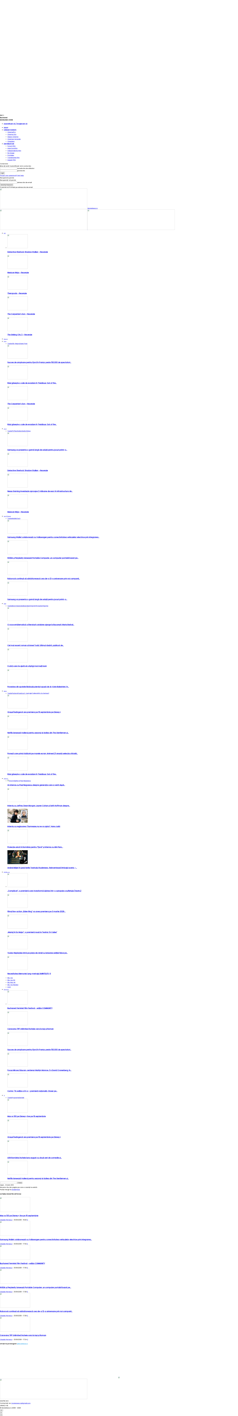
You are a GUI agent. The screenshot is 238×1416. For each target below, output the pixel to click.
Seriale (21, 1098)
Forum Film (11, 146)
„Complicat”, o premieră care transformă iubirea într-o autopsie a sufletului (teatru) (44, 891)
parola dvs (21, 171)
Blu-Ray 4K (11, 982)
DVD (9, 987)
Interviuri (6, 778)
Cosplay (40, 606)
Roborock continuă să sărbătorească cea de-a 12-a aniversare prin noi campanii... (36, 1311)
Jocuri (5, 429)
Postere (15, 693)
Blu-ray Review (12, 985)
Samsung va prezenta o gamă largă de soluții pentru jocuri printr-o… (37, 450)
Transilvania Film (13, 158)
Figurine (45, 606)
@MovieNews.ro (22, 1344)
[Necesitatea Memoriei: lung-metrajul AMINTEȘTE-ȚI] (17, 969)
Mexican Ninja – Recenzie (18, 272)
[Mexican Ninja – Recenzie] (17, 268)
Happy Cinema (12, 137)
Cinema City (11, 134)
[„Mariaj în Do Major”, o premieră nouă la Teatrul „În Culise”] (17, 928)
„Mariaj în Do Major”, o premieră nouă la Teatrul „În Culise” (32, 932)
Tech (18, 518)
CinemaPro (11, 132)
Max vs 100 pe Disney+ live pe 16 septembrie (26, 1116)
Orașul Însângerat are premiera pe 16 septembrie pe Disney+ (34, 712)
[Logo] (44, 229)
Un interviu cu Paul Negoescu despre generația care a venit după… (36, 785)
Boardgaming (28, 606)
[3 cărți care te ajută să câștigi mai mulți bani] (17, 662)
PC (13, 431)
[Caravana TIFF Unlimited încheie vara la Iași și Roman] (17, 1025)
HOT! (5, 233)
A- (1, 1415)
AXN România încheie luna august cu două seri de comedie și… (34, 1157)
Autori (6, 127)
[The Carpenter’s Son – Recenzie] (17, 310)
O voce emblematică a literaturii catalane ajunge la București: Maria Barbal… (40, 624)
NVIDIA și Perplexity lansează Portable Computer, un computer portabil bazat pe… (42, 558)
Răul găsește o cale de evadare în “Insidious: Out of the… (32, 383)
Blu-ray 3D (11, 980)
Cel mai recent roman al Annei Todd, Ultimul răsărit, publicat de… (35, 645)
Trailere (34, 693)
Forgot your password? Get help (12, 175)
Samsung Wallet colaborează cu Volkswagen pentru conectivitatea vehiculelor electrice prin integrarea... (46, 1239)
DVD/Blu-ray (7, 872)
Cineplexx (11, 141)
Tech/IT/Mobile (7, 516)
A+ (1, 1410)
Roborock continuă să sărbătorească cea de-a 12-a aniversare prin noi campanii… (43, 578)
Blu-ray (10, 978)
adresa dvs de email (24, 182)
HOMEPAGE (16, 1190)
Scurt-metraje (26, 693)
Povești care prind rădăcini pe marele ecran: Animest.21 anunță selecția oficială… (42, 753)
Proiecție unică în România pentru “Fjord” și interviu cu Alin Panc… (35, 847)
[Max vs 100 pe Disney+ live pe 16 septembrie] (17, 1112)
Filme (5, 341)
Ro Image (10, 153)
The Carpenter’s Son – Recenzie (21, 314)
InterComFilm (12, 148)
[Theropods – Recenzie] (17, 289)
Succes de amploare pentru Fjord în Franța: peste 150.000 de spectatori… (39, 362)
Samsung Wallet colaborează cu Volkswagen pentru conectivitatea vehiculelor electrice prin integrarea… (53, 537)
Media (5, 691)
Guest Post (23, 344)
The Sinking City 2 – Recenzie (19, 334)
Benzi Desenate (17, 606)
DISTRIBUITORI (9, 144)
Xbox (29, 431)
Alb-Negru (15, 344)
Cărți (35, 606)
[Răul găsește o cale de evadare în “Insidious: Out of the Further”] (17, 379)
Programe (15, 1098)
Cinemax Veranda (14, 139)
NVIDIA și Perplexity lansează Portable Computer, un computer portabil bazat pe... (35, 1287)
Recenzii (6, 339)
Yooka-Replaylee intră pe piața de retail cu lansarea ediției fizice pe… (37, 953)
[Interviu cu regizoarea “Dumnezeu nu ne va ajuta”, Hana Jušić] (17, 822)
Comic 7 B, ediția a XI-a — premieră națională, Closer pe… (32, 1091)
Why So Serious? (43, 693)
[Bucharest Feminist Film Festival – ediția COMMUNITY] (17, 1004)
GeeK (5, 603)
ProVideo (10, 155)
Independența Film (14, 151)
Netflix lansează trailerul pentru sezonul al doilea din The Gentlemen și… (38, 733)
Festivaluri (6, 989)
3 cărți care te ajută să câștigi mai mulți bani (27, 666)
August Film (11, 160)
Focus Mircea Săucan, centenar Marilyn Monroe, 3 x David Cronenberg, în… (39, 1070)
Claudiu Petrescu (6, 1220)
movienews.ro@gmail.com (20, 1403)
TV (4, 1095)
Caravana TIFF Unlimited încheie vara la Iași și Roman (30, 1029)
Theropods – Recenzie (17, 293)
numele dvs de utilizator (25, 168)
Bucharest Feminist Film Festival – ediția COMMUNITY (29, 1008)
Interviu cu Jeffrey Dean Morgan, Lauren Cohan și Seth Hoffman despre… (38, 805)
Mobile (14, 518)
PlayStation (18, 431)
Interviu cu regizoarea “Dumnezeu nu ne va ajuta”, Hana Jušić (33, 826)
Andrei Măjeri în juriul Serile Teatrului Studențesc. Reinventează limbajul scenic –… (42, 868)
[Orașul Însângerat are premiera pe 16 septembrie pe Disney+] (17, 708)
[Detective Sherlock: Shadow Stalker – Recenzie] (17, 248)
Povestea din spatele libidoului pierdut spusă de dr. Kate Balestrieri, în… (38, 686)
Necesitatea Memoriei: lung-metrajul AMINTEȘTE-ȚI (29, 973)
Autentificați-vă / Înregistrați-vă (15, 124)
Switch (24, 431)
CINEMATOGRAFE (10, 130)
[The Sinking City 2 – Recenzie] (17, 330)
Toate (9, 344)
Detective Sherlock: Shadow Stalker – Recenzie (27, 252)
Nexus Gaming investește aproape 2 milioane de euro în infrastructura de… (40, 491)
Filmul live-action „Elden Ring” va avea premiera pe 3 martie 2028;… (36, 911)
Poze (19, 693)
